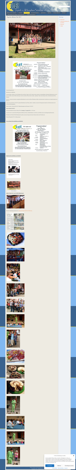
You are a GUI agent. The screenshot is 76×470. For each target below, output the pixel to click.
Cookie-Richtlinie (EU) (31, 14)
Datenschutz (62, 19)
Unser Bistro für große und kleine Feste (15, 14)
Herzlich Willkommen (11, 12)
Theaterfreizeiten (35, 12)
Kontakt (64, 12)
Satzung (37, 467)
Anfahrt (61, 25)
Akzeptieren (49, 465)
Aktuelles (27, 12)
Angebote (20, 12)
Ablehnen (59, 465)
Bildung (49, 12)
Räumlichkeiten (56, 12)
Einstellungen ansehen (69, 465)
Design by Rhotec (33, 467)
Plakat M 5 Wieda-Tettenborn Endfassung (25, 210)
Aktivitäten (43, 12)
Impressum (62, 24)
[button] (73, 455)
